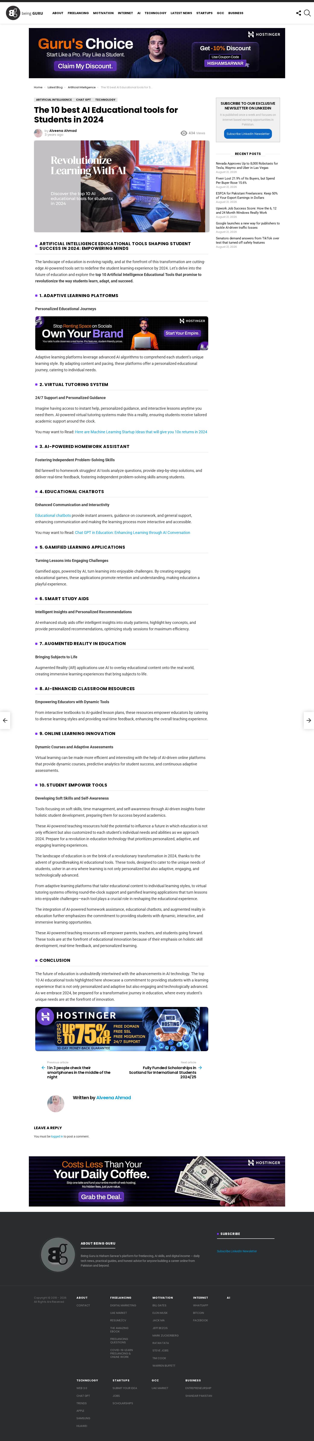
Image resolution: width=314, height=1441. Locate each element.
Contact (83, 1305)
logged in (57, 1136)
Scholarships (123, 1403)
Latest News (181, 13)
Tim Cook (159, 1358)
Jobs (116, 1396)
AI (138, 13)
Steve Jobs (161, 1350)
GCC (220, 13)
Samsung (83, 1418)
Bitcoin (198, 1313)
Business (235, 13)
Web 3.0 (81, 1388)
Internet (125, 13)
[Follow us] (298, 13)
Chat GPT (83, 1396)
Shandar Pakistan (198, 1396)
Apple (80, 1411)
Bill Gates (159, 1305)
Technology (155, 13)
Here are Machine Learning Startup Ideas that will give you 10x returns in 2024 (141, 432)
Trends (81, 1403)
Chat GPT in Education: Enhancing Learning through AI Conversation (132, 532)
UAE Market (118, 1313)
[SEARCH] (307, 13)
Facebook (200, 1320)
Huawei (81, 1426)
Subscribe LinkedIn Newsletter (248, 134)
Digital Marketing (123, 1305)
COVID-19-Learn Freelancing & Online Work (121, 1353)
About (57, 13)
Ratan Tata (161, 1343)
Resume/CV (118, 1320)
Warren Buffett (164, 1366)
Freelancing (78, 13)
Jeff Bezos (160, 1328)
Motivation (103, 13)
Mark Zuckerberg (166, 1335)
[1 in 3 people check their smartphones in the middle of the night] (5, 720)
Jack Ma (159, 1320)
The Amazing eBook (119, 1329)
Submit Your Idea (125, 1388)
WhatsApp (200, 1305)
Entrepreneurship (198, 1388)
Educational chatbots (53, 515)
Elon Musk (160, 1313)
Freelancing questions (119, 1340)
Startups (204, 13)
